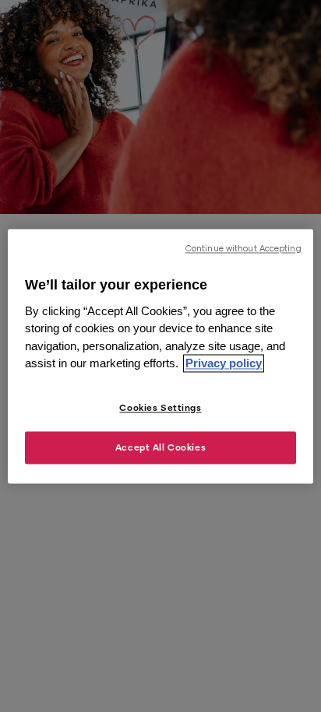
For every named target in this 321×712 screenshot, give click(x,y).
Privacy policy (223, 363)
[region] (160, 356)
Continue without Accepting (243, 248)
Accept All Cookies (160, 447)
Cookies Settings (160, 407)
